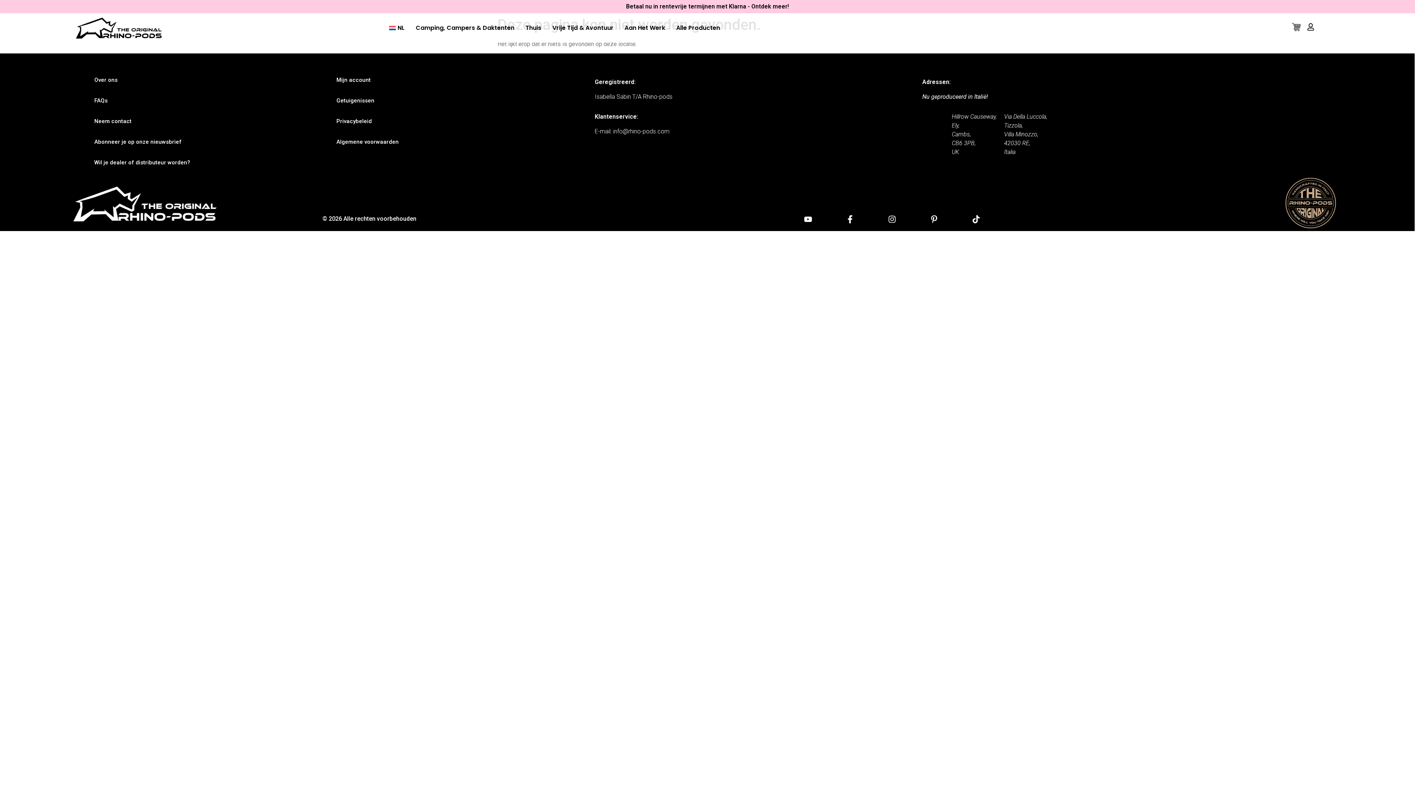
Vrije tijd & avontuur (583, 28)
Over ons (106, 80)
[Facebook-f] (850, 219)
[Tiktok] (976, 219)
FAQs (101, 100)
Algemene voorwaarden (367, 142)
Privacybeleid (354, 121)
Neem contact (113, 121)
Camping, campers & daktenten (465, 28)
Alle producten (698, 28)
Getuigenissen (355, 100)
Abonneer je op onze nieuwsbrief (138, 142)
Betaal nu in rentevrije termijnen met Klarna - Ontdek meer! (707, 6)
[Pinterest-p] (934, 219)
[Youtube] (808, 219)
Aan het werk (645, 28)
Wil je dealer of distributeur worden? (142, 162)
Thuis (533, 28)
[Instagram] (892, 219)
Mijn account (353, 80)
